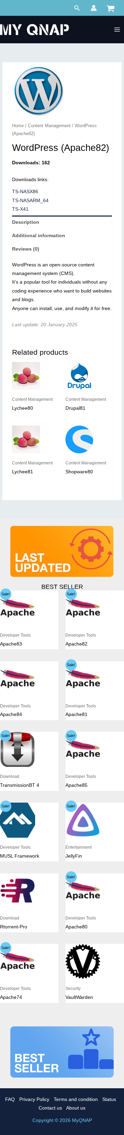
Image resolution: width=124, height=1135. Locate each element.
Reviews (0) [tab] (25, 249)
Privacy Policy (34, 1099)
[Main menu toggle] (117, 29)
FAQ (10, 1099)
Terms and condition (76, 1099)
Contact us (50, 1108)
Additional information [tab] (38, 235)
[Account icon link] (94, 8)
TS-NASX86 (25, 191)
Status (109, 1099)
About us (75, 1108)
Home (18, 125)
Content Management (49, 125)
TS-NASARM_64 (30, 200)
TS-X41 (20, 209)
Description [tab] (25, 222)
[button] (77, 8)
